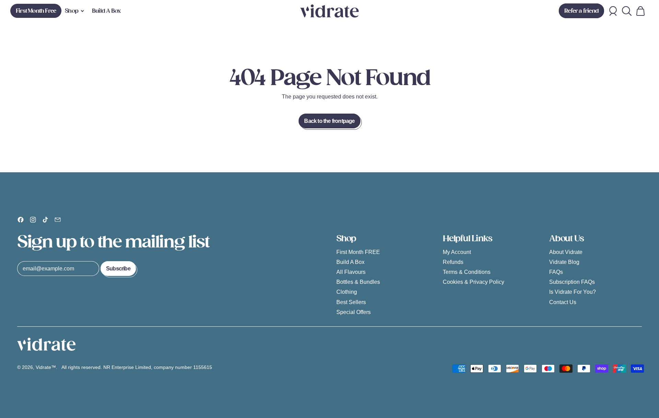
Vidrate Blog (564, 262)
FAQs (556, 272)
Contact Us (562, 302)
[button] (627, 11)
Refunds (453, 262)
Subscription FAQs (572, 282)
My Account (457, 252)
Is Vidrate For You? (572, 292)
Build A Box (106, 11)
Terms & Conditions (466, 272)
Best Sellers (351, 302)
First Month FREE (358, 252)
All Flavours (351, 272)
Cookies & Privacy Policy (473, 282)
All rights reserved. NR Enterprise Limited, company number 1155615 (137, 367)
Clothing (346, 292)
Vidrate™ (46, 367)
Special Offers (353, 312)
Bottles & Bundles (358, 282)
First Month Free (36, 11)
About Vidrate (565, 252)
